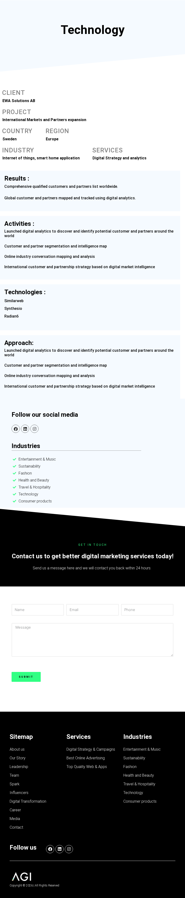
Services (78, 736)
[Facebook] (16, 429)
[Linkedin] (25, 429)
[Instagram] (34, 429)
